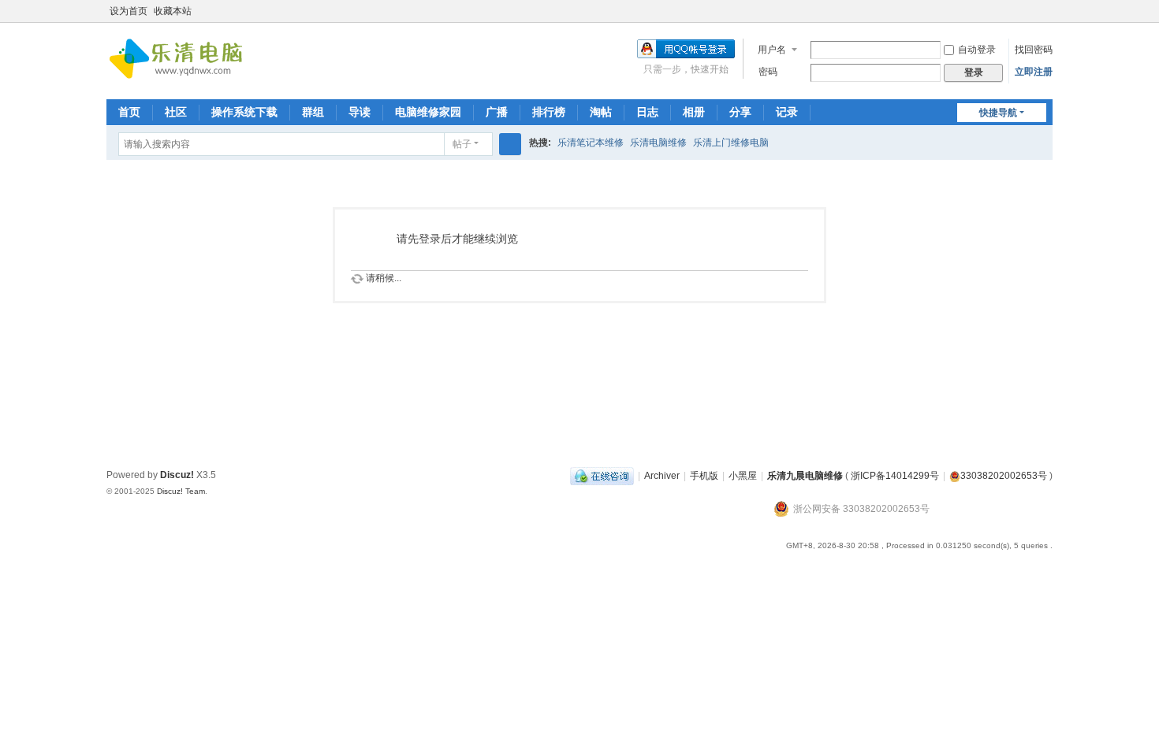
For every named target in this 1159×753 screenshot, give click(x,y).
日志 (647, 112)
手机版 (704, 475)
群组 (313, 112)
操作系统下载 (244, 112)
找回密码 (1034, 49)
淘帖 (601, 112)
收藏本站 (173, 11)
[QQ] (602, 475)
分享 (740, 112)
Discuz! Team (181, 491)
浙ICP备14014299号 (895, 475)
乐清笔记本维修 (590, 142)
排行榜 (548, 112)
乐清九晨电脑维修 (805, 475)
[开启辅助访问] (1030, 11)
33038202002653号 (1003, 475)
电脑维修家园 (428, 112)
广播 (497, 112)
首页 (129, 112)
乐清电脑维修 (658, 142)
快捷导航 (998, 112)
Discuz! (177, 474)
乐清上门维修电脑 (731, 142)
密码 (767, 71)
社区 (176, 112)
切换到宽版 (1045, 17)
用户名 (772, 49)
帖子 (462, 144)
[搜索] (510, 144)
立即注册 (1034, 71)
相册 (694, 112)
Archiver (662, 475)
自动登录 (977, 49)
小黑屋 (743, 475)
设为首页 (128, 11)
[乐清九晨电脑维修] (180, 59)
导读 (359, 112)
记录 (787, 112)
